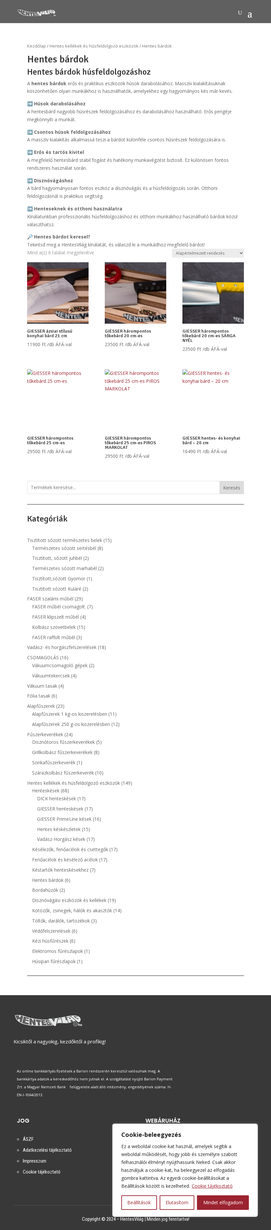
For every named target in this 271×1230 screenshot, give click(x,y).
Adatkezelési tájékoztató (47, 1150)
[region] (185, 1170)
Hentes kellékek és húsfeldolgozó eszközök (94, 46)
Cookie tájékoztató (212, 1186)
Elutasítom (177, 1202)
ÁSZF (28, 1139)
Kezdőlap (36, 46)
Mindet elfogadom (223, 1202)
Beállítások (139, 1202)
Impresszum (34, 1161)
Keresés (231, 488)
